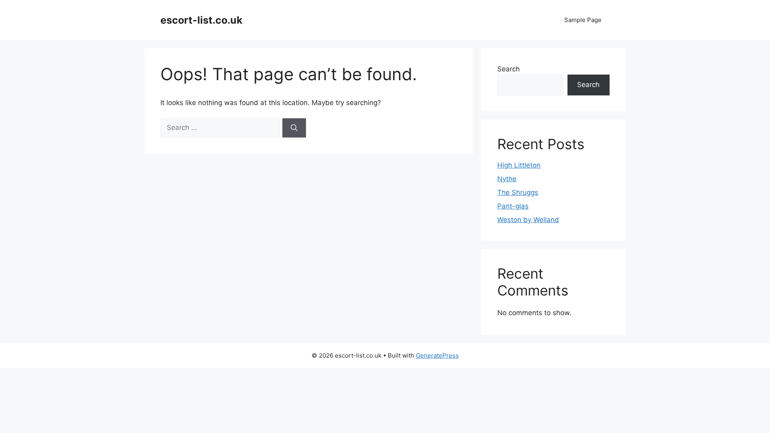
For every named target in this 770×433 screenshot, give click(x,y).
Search (508, 69)
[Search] (294, 128)
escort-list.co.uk (201, 20)
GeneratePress (437, 355)
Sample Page (583, 20)
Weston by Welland (528, 220)
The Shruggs (517, 192)
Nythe (507, 179)
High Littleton (519, 165)
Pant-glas (513, 206)
